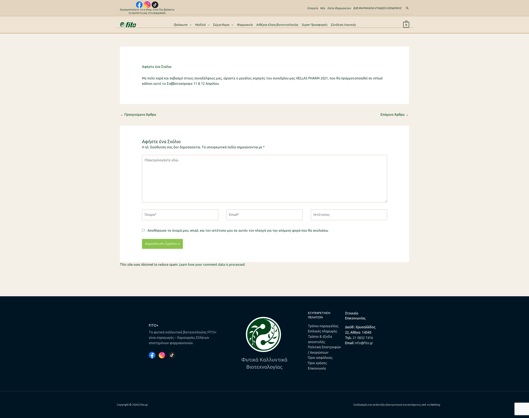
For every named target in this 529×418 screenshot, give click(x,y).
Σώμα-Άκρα (221, 24)
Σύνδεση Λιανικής (343, 24)
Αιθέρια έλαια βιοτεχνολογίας (277, 24)
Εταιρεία (312, 8)
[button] (407, 8)
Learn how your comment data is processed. (212, 264)
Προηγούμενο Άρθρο (138, 114)
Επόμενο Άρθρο (395, 114)
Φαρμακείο (245, 24)
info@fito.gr (364, 343)
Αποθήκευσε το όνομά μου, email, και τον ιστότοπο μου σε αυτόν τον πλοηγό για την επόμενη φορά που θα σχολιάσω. (238, 230)
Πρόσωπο (180, 24)
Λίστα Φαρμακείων (339, 8)
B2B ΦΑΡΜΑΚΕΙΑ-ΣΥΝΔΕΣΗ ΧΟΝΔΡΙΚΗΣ (377, 8)
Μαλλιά (200, 24)
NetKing (435, 404)
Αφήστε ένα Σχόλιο (157, 66)
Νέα (322, 8)
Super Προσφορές (314, 24)
